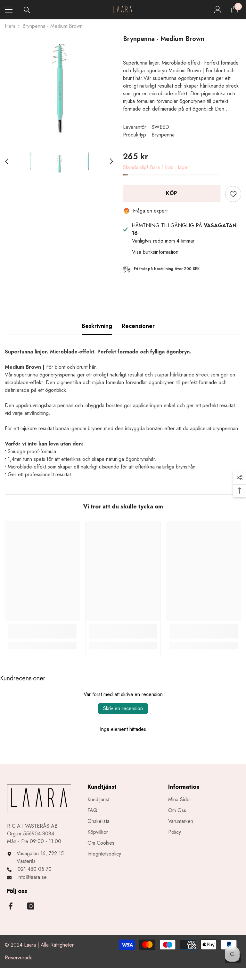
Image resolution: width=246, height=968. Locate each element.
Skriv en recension (123, 708)
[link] (42, 635)
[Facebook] (10, 906)
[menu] (8, 9)
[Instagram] (30, 906)
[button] (7, 161)
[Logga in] (217, 9)
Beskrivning (97, 326)
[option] (59, 88)
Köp (171, 193)
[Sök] (27, 10)
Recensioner (138, 326)
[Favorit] (233, 194)
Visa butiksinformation (155, 252)
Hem (10, 26)
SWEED (160, 127)
